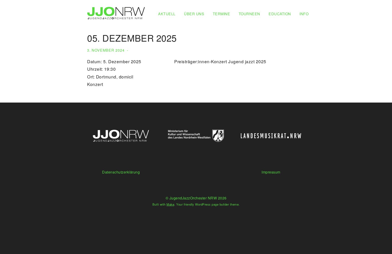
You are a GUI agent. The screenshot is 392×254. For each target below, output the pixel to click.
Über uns (194, 13)
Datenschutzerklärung (121, 172)
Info (304, 13)
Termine (221, 13)
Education (280, 13)
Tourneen (249, 13)
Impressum (271, 172)
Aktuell (167, 13)
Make (170, 204)
